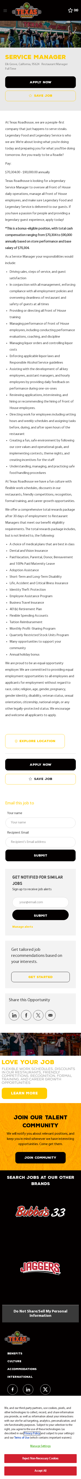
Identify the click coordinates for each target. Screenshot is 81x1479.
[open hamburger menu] (5, 10)
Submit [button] (40, 916)
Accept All (40, 1470)
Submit (40, 855)
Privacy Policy (32, 1433)
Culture (14, 1361)
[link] (22, 927)
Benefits (14, 1353)
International (20, 1376)
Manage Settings (40, 1446)
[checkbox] (40, 96)
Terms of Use (21, 1437)
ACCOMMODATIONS (22, 1369)
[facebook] (12, 1389)
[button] (40, 82)
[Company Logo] (26, 10)
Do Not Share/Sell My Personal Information (40, 1314)
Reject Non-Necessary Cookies (40, 1458)
